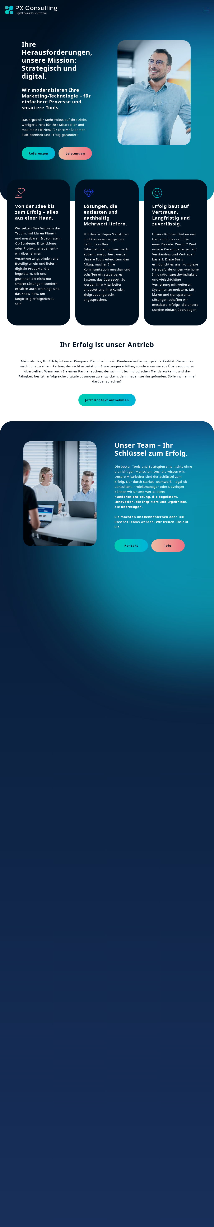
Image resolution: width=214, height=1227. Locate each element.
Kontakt (131, 545)
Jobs (168, 545)
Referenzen (38, 153)
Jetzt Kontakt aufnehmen (107, 400)
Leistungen (75, 153)
